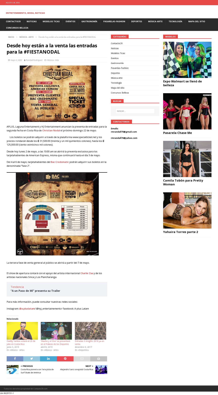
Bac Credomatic (60, 162)
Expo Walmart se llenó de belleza (182, 83)
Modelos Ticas (51, 21)
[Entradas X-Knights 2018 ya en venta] (90, 331)
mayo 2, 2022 (16, 60)
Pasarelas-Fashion (114, 21)
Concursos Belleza (17, 27)
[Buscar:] (135, 111)
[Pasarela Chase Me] (187, 111)
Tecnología (175, 21)
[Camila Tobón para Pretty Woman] (187, 159)
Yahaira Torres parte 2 (180, 232)
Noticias (32, 21)
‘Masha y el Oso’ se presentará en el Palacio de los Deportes (55, 342)
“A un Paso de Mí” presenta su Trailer (35, 290)
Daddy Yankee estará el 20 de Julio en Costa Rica (21, 342)
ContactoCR (13, 21)
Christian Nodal (51, 130)
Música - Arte (53, 60)
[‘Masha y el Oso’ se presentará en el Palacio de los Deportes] (56, 331)
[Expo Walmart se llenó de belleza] (187, 60)
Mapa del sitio (196, 21)
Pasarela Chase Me (177, 133)
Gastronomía (89, 21)
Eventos (70, 21)
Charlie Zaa (86, 273)
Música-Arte (155, 21)
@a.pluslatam (27, 308)
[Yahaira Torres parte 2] (187, 210)
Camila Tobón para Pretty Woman (183, 182)
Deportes (136, 21)
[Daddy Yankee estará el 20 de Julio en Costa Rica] (22, 331)
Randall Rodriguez (34, 60)
